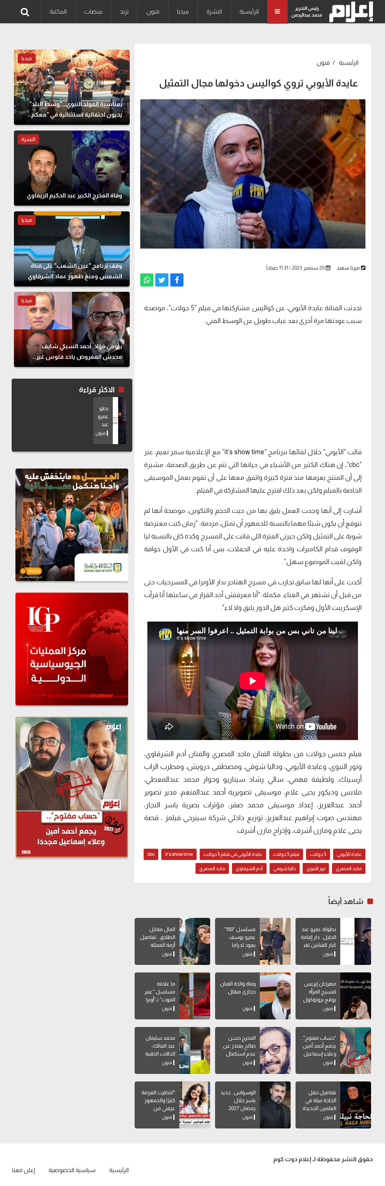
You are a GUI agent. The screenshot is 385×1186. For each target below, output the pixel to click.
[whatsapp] (146, 280)
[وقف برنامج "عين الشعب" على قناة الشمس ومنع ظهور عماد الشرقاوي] (72, 249)
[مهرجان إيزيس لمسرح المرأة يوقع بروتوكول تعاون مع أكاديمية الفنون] (355, 995)
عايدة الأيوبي (349, 854)
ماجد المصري (349, 868)
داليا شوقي (284, 868)
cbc (151, 854)
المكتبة (58, 11)
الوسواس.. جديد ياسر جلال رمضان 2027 (238, 1100)
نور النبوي (315, 868)
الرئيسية (249, 11)
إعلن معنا (23, 1170)
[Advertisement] (252, 385)
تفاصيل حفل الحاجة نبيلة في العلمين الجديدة (319, 1100)
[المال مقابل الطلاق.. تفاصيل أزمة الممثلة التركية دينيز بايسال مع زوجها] (194, 941)
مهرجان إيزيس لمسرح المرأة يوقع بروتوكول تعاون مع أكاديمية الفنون (319, 999)
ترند (124, 11)
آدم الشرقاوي (249, 868)
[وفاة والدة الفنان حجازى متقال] (275, 995)
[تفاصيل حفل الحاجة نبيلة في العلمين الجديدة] (355, 1104)
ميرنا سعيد (348, 268)
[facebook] (176, 280)
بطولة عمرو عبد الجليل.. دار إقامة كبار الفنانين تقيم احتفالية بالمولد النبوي (318, 945)
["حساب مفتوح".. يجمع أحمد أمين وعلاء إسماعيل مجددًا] (355, 1050)
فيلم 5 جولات (286, 854)
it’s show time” (243, 452)
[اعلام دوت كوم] (349, 12)
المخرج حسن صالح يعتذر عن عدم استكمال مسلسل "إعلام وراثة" (239, 1053)
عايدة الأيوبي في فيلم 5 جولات (232, 854)
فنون (152, 11)
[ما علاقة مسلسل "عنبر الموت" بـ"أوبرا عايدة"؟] (194, 995)
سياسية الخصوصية (72, 1170)
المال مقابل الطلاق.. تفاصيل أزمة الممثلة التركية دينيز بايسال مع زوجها (156, 945)
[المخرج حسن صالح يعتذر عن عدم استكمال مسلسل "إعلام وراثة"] (275, 1050)
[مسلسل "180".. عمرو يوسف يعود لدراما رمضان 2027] (275, 941)
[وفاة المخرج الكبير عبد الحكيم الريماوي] (72, 168)
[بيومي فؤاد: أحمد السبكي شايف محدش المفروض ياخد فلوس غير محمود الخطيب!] (72, 329)
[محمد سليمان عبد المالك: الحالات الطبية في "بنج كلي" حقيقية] (194, 1050)
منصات (93, 11)
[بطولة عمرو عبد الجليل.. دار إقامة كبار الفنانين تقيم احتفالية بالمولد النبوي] (355, 941)
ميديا (183, 11)
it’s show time (179, 854)
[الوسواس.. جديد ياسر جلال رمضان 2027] (275, 1104)
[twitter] (161, 280)
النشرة (214, 11)
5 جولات (318, 854)
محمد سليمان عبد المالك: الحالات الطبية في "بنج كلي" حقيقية (160, 1053)
